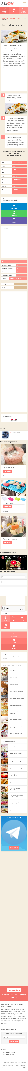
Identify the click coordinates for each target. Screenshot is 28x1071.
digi (16, 287)
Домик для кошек (9, 468)
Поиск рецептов (13, 1067)
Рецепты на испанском (8, 1054)
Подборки (22, 1065)
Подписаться (14, 847)
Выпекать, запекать (15, 278)
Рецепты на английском (9, 1052)
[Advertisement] (14, 78)
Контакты (4, 1067)
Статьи (17, 1065)
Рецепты (10, 1065)
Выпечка (17, 284)
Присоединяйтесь (14, 990)
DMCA (24, 1067)
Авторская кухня (6, 261)
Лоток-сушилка (8, 503)
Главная (5, 1065)
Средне (19, 271)
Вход (20, 1067)
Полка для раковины (10, 539)
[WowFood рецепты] (7, 3)
